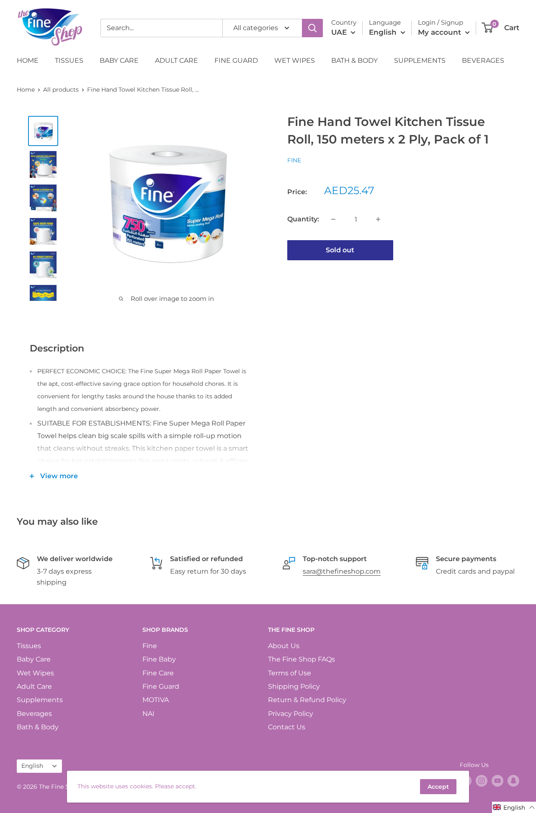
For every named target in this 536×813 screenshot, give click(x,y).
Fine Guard (160, 686)
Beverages (34, 714)
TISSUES (69, 60)
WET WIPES (294, 60)
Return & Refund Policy (307, 700)
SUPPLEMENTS (420, 60)
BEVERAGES (483, 60)
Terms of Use (289, 673)
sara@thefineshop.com (342, 571)
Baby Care (34, 659)
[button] (514, 807)
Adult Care (34, 686)
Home (26, 89)
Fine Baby (159, 659)
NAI (148, 714)
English (32, 765)
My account (440, 32)
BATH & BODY (354, 60)
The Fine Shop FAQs (301, 659)
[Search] (312, 28)
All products (61, 89)
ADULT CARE (176, 60)
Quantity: (303, 219)
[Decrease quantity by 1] (333, 219)
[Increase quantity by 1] (378, 219)
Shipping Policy (294, 686)
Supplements (40, 700)
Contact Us (286, 727)
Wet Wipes (35, 673)
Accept (438, 786)
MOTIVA (155, 700)
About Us (283, 646)
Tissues (29, 646)
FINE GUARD (236, 60)
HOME (28, 60)
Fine (294, 160)
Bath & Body (38, 727)
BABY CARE (119, 60)
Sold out (340, 250)
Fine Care (158, 673)
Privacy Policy (290, 714)
